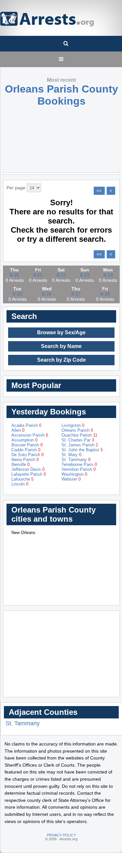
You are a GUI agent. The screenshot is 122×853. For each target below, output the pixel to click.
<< (99, 190)
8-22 (61, 275)
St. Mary (71, 454)
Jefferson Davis (28, 469)
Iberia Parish (25, 459)
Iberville (20, 464)
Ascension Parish (29, 435)
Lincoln (19, 484)
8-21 (38, 275)
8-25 (17, 293)
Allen (17, 430)
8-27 (76, 293)
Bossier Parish (27, 444)
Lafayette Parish (28, 474)
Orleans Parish (77, 430)
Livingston (72, 425)
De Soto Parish (27, 454)
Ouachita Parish (79, 435)
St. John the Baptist (82, 449)
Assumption (24, 440)
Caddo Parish (25, 449)
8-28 (105, 293)
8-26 (46, 293)
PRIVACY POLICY (61, 835)
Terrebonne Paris (79, 464)
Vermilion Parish (78, 469)
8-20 (14, 275)
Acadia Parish (26, 425)
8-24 (108, 275)
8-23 (84, 275)
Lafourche (22, 479)
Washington (74, 474)
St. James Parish (79, 444)
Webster (71, 479)
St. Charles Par (77, 440)
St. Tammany (75, 459)
